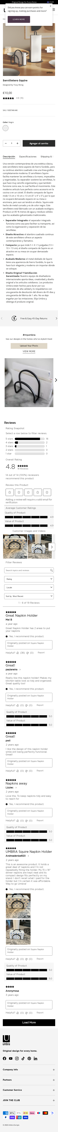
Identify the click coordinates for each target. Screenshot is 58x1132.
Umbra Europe (13, 1125)
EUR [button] (51, 2)
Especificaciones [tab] (27, 157)
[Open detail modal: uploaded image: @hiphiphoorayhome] (29, 383)
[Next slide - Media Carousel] (56, 380)
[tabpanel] (29, 232)
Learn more (19, 19)
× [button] (50, 6)
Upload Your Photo (29, 346)
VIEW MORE (29, 351)
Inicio (5, 19)
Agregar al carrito (39, 143)
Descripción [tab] (9, 157)
